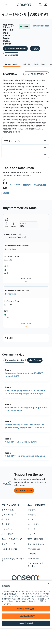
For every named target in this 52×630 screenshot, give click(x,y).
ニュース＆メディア (12, 539)
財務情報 (32, 509)
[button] (11, 184)
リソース (32, 534)
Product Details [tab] (11, 64)
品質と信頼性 (8, 534)
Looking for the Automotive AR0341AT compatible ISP (24, 374)
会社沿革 (6, 524)
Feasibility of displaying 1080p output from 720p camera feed (26, 409)
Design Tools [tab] (39, 64)
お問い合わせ (8, 529)
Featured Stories (9, 549)
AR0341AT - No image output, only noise (25, 456)
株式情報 (32, 514)
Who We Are (33, 558)
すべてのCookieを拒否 (26, 609)
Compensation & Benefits (35, 564)
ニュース (32, 529)
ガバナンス (33, 519)
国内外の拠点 (8, 509)
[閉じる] (48, 583)
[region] (26, 604)
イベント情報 (34, 524)
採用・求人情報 (35, 539)
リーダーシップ (9, 514)
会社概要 (6, 519)
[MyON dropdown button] (46, 5)
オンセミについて (11, 504)
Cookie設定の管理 (26, 623)
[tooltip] (13, 225)
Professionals (34, 549)
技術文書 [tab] (26, 64)
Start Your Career (36, 544)
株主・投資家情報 (37, 504)
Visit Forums (35, 360)
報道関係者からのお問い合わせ (13, 560)
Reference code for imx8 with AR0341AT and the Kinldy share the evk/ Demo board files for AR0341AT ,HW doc (25, 426)
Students (32, 553)
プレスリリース (9, 544)
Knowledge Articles (14, 360)
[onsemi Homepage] (24, 4)
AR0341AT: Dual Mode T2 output (21, 442)
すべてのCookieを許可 (26, 616)
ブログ (5, 553)
